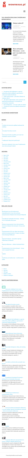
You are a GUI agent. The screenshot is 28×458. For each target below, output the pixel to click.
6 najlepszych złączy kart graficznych (11, 140)
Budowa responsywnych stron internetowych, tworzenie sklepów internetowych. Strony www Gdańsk (13, 225)
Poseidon (20, 455)
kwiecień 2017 (7, 193)
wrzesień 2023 (7, 161)
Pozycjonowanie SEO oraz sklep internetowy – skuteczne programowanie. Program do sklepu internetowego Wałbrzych (13, 233)
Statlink (4, 253)
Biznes (22, 58)
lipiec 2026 (6, 155)
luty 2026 (6, 157)
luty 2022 (6, 170)
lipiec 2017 (6, 188)
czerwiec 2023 (7, 165)
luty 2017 (6, 196)
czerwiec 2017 (7, 189)
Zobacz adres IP (18, 23)
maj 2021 (6, 171)
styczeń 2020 (7, 183)
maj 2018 (6, 184)
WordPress (13, 455)
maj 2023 (6, 166)
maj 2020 (6, 181)
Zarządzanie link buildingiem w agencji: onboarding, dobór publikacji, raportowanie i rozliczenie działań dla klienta (12, 93)
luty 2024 (6, 160)
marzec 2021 (7, 175)
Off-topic (23, 26)
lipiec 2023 (6, 163)
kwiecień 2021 (7, 173)
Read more (15, 43)
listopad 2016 (7, 201)
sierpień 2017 (7, 186)
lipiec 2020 (6, 178)
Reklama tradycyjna (8, 275)
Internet (5, 270)
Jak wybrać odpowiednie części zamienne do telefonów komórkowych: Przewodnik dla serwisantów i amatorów (13, 101)
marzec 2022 (7, 168)
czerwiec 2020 (7, 179)
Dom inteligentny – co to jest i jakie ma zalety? (15, 104)
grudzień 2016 (7, 199)
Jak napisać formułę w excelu (9, 130)
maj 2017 (6, 191)
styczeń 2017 (7, 197)
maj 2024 (6, 158)
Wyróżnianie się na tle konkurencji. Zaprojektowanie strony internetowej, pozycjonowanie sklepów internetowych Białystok (14, 213)
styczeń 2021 (7, 176)
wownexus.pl (16, 26)
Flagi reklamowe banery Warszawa (13, 333)
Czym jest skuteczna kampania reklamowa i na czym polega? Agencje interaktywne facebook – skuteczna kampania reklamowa (14, 409)
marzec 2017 (7, 194)
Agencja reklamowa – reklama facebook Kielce (13, 244)
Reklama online (16, 28)
